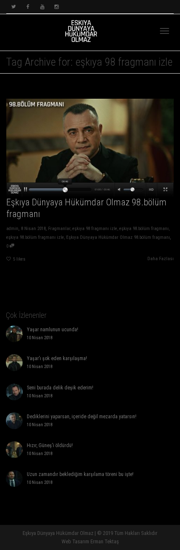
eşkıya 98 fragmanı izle (94, 228)
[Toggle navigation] (164, 31)
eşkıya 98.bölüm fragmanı (144, 228)
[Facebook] (28, 7)
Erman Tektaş (104, 541)
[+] (90, 148)
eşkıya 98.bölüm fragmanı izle (35, 237)
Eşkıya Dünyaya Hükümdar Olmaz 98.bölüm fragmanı (118, 237)
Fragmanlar (59, 228)
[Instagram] (56, 7)
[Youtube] (42, 7)
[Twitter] (14, 7)
